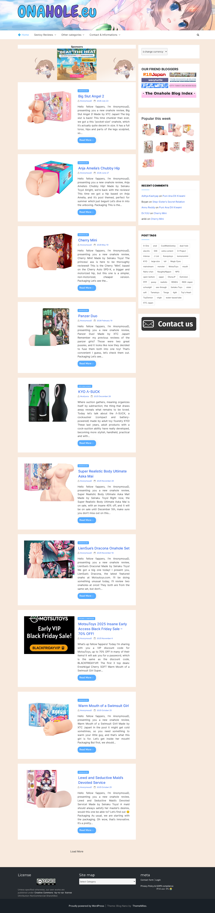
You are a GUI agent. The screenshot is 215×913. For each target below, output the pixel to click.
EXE (155, 251)
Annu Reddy (148, 207)
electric (146, 251)
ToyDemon (148, 297)
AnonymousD (86, 101)
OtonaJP (171, 277)
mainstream (148, 266)
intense (146, 256)
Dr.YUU (145, 213)
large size (155, 261)
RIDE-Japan (187, 282)
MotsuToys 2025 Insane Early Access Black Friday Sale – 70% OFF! (102, 629)
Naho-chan (148, 271)
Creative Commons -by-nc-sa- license (53, 892)
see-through (161, 287)
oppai (161, 277)
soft (145, 292)
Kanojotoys (168, 256)
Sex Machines (85, 386)
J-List (156, 256)
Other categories (71, 34)
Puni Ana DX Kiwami (174, 195)
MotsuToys (173, 266)
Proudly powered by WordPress (87, 905)
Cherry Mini (87, 240)
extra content (167, 251)
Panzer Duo (87, 316)
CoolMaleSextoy (168, 246)
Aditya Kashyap (149, 195)
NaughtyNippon (164, 271)
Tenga (166, 292)
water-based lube (173, 297)
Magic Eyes (175, 261)
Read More (85, 140)
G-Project (181, 251)
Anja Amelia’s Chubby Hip (99, 168)
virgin (159, 297)
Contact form (147, 880)
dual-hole (184, 246)
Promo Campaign (86, 618)
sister (188, 287)
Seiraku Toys (176, 287)
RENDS (174, 282)
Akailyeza (84, 396)
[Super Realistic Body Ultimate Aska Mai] (175, 130)
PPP (145, 282)
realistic (163, 282)
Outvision (184, 277)
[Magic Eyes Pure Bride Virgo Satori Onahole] (148, 146)
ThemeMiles (139, 905)
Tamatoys (155, 292)
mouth (185, 266)
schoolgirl (147, 287)
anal (155, 246)
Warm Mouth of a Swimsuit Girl (103, 706)
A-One (146, 246)
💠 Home (23, 34)
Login (158, 880)
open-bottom (149, 277)
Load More (76, 851)
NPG (177, 271)
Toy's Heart (186, 292)
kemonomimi (182, 256)
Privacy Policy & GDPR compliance (157, 886)
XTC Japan (148, 303)
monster (161, 266)
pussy (153, 282)
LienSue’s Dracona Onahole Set (104, 548)
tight (175, 292)
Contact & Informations (103, 34)
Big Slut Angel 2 (91, 96)
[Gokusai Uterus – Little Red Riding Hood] (188, 146)
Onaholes (83, 91)
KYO (145, 261)
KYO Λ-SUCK (89, 392)
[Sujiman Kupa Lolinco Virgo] (175, 146)
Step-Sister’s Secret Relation (169, 201)
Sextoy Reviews (43, 34)
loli (165, 261)
